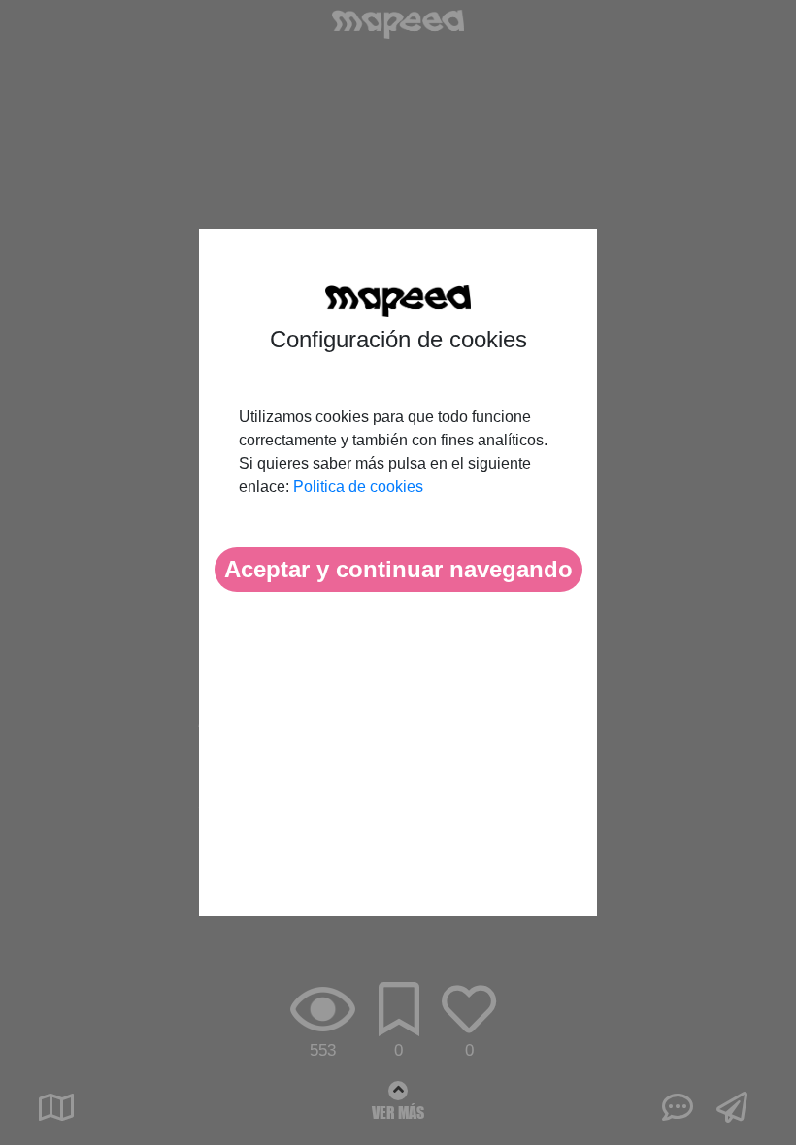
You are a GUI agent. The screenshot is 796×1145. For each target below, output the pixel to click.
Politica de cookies (358, 486)
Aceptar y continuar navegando (398, 569)
